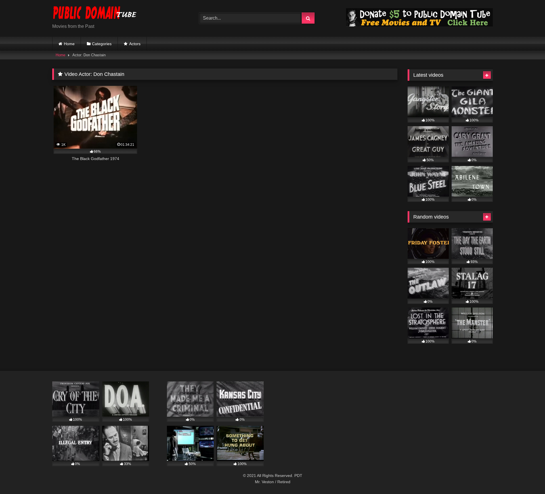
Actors (135, 43)
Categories (102, 43)
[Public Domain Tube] (94, 14)
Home (69, 43)
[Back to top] (527, 477)
